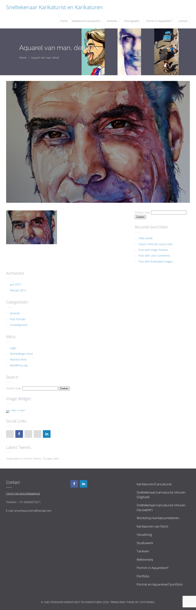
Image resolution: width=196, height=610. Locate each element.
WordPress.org (18, 365)
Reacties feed (18, 359)
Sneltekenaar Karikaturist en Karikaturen (54, 7)
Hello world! (146, 238)
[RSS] (10, 434)
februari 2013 (18, 290)
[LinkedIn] (47, 434)
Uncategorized (18, 325)
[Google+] (37, 434)
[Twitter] (28, 434)
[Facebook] (19, 434)
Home (22, 57)
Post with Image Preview (153, 250)
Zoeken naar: (142, 212)
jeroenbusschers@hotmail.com (32, 510)
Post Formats (18, 319)
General (14, 313)
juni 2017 (15, 284)
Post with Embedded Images (156, 261)
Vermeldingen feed (21, 353)
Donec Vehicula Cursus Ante (156, 244)
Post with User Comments (154, 255)
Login (13, 348)
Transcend (117, 602)
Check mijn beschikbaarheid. (23, 493)
